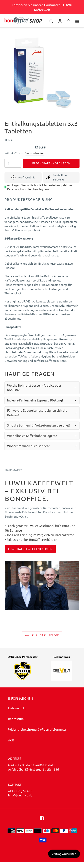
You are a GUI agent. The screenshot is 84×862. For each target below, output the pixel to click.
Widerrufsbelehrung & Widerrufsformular (37, 729)
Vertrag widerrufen (64, 853)
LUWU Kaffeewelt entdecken (30, 549)
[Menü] (77, 20)
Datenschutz (17, 708)
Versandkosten (34, 153)
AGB (11, 740)
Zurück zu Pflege (45, 635)
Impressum (16, 719)
